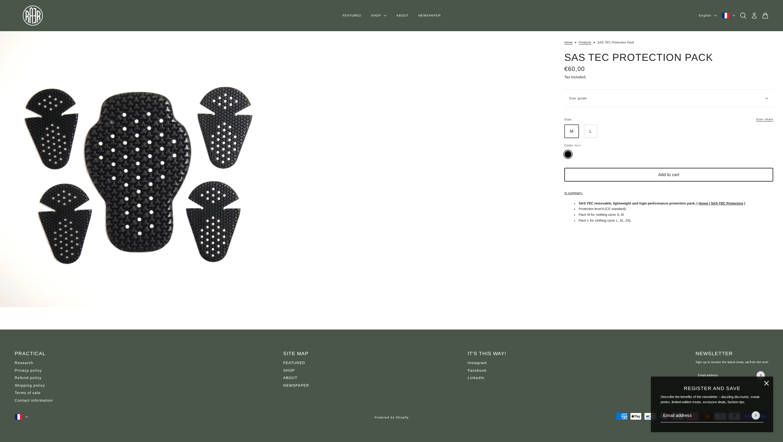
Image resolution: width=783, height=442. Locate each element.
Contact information (34, 400)
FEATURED (294, 363)
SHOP (289, 370)
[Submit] (755, 415)
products (585, 42)
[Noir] (568, 154)
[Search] (743, 16)
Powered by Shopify (392, 417)
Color (572, 145)
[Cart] (765, 16)
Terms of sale (28, 393)
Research (24, 363)
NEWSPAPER (296, 385)
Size (668, 119)
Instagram (477, 363)
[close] (766, 383)
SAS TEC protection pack (638, 57)
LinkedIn (476, 378)
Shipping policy (30, 385)
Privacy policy (28, 370)
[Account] (754, 16)
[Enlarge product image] (138, 169)
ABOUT (290, 378)
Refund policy (28, 378)
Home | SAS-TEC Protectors (721, 203)
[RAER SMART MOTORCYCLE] (34, 15)
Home (568, 42)
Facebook (477, 370)
